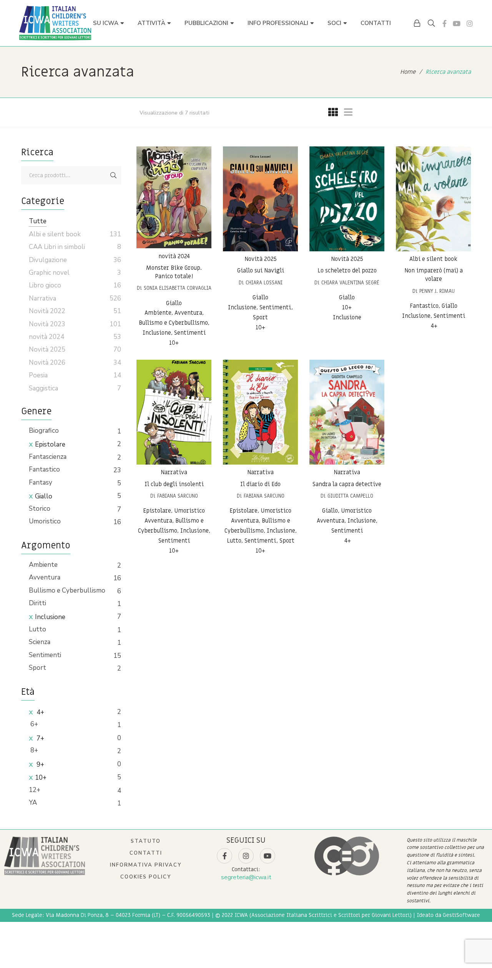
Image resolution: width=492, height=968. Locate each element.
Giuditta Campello (350, 496)
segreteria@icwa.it (246, 877)
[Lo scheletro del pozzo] (346, 198)
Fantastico (44, 469)
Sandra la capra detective (346, 484)
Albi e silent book (433, 259)
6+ (33, 724)
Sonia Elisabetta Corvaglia (177, 288)
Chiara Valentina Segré (350, 282)
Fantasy (40, 482)
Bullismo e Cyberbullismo (67, 590)
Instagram (470, 23)
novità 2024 (174, 256)
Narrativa (174, 472)
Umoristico (45, 521)
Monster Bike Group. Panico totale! (174, 272)
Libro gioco (45, 285)
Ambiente (43, 564)
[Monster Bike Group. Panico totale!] (173, 197)
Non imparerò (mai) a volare (433, 275)
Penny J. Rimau (437, 291)
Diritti (37, 603)
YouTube (456, 23)
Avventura (44, 577)
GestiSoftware (461, 915)
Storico (39, 508)
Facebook (444, 23)
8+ (33, 750)
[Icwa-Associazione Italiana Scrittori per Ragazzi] (55, 23)
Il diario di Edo (260, 484)
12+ (34, 789)
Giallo (43, 496)
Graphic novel (49, 272)
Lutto (37, 629)
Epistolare (50, 444)
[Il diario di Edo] (260, 412)
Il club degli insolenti (174, 484)
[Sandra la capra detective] (346, 412)
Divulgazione (48, 260)
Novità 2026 (47, 362)
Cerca (113, 175)
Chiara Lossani (264, 282)
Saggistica (43, 388)
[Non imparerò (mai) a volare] (433, 198)
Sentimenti (45, 655)
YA (33, 802)
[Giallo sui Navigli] (260, 198)
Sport (37, 667)
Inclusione (50, 617)
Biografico (44, 430)
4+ (39, 712)
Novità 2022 (47, 311)
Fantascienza (47, 456)
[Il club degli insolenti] (173, 412)
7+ (39, 738)
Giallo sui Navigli (260, 271)
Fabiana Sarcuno (177, 496)
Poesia (38, 375)
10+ (41, 777)
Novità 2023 (47, 324)
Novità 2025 (260, 259)
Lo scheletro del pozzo (347, 271)
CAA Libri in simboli (57, 246)
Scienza (39, 642)
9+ (39, 764)
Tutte (38, 221)
